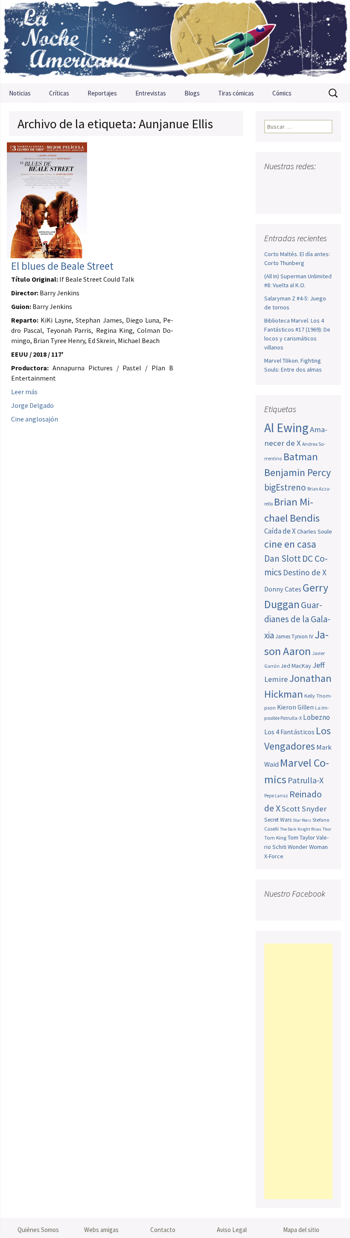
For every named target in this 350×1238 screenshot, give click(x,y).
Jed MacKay (296, 666)
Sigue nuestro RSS (289, 197)
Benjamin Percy (297, 472)
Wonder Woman (308, 847)
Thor (327, 829)
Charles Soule (314, 531)
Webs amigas (101, 1230)
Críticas (59, 93)
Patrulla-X (306, 780)
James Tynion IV (294, 636)
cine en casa (290, 544)
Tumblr (272, 197)
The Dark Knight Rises (300, 829)
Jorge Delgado (32, 405)
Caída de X (280, 531)
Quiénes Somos (38, 1230)
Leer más (24, 391)
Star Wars (302, 820)
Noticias (20, 93)
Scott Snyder (304, 809)
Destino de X (305, 572)
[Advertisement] (298, 1071)
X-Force (273, 856)
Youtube (304, 183)
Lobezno (316, 717)
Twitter (287, 183)
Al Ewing (286, 428)
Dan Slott (282, 558)
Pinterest (320, 183)
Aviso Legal (232, 1230)
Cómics (282, 93)
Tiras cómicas (236, 93)
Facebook (271, 183)
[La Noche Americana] (175, 42)
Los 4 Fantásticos (289, 731)
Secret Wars (278, 819)
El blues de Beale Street (62, 266)
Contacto (162, 1230)
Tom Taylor (301, 837)
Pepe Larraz (276, 796)
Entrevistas (150, 93)
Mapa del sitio (301, 1230)
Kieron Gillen (295, 707)
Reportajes (102, 93)
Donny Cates (282, 589)
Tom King (275, 837)
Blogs (192, 93)
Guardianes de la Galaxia (297, 620)
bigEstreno (285, 487)
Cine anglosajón (34, 419)
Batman (300, 456)
